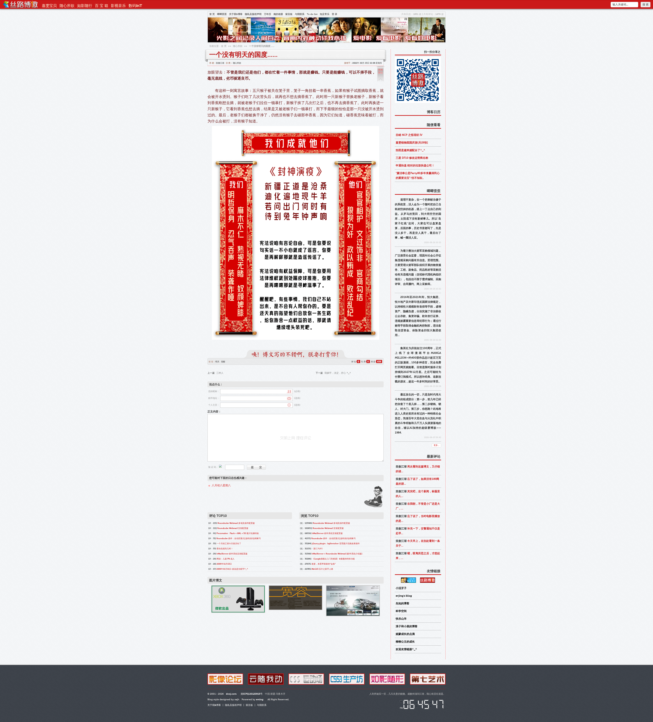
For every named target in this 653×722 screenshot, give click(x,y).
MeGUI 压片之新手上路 (322, 569)
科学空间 (401, 611)
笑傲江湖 (220, 63)
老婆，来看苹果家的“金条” (324, 564)
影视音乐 (118, 6)
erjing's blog (404, 595)
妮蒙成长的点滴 (405, 634)
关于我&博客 (235, 14)
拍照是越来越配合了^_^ (410, 150)
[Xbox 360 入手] (238, 599)
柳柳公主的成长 (405, 641)
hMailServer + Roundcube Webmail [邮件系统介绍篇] (337, 554)
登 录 (334, 14)
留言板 (288, 14)
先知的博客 (402, 603)
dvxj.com (231, 693)
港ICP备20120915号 (252, 693)
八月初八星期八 (221, 485)
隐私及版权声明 (253, 14)
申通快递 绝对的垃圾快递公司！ (415, 165)
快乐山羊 (401, 618)
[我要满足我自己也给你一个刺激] (296, 597)
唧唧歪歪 (222, 14)
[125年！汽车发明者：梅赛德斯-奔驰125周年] (353, 600)
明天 (217, 361)
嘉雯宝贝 (49, 6)
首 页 (212, 14)
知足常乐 (324, 14)
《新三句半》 (318, 548)
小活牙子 (401, 588)
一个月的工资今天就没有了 (229, 543)
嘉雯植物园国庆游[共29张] (412, 142)
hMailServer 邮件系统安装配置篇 (232, 554)
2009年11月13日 (224, 564)
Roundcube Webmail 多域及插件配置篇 (236, 523)
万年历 (267, 14)
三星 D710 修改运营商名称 (412, 157)
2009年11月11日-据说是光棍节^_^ (232, 569)
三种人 (219, 373)
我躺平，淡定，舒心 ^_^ (337, 373)
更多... (436, 445)
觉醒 (223, 361)
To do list (312, 14)
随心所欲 (67, 6)
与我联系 (299, 14)
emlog (259, 699)
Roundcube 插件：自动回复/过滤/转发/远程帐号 (238, 538)
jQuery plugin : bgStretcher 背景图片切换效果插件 (336, 543)
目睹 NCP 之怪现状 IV (409, 135)
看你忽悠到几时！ (225, 548)
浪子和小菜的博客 (406, 626)
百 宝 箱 (101, 6)
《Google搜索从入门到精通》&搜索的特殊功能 (333, 559)
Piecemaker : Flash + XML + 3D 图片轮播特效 (237, 533)
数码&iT (135, 6)
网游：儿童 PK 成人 (226, 559)
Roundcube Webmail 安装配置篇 (232, 528)
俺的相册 (278, 14)
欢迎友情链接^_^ (406, 649)
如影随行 (84, 6)
